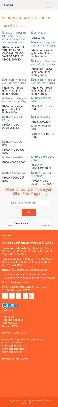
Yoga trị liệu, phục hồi (12, 319)
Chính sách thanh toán (13, 348)
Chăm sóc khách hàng (13, 342)
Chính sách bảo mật (12, 345)
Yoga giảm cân (9, 322)
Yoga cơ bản (8, 316)
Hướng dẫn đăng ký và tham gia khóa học (22, 339)
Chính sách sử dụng (12, 351)
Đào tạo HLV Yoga (11, 325)
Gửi (29, 212)
